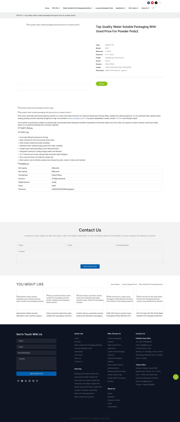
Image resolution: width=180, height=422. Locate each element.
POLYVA (19, 15)
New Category (115, 284)
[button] (148, 8)
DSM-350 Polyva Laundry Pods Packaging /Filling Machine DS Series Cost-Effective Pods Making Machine (118, 314)
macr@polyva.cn (146, 381)
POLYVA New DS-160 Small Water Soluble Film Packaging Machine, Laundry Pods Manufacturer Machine (149, 314)
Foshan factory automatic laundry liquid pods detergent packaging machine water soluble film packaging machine (89, 314)
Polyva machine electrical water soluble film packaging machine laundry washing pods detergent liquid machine (59, 314)
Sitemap (95, 418)
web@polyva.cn (146, 345)
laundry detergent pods (76, 118)
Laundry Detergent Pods (129, 284)
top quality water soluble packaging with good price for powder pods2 (50, 15)
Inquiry (101, 84)
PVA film (119, 118)
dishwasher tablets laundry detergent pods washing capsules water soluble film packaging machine (29, 314)
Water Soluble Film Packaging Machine (151, 284)
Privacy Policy (105, 418)
